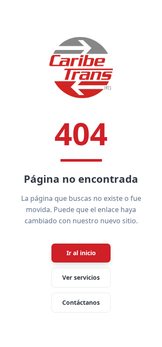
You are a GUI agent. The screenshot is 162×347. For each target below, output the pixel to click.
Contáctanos (81, 302)
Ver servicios (81, 277)
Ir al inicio (81, 253)
